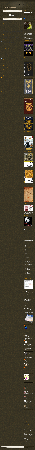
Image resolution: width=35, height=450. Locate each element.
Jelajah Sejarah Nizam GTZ (27, 359)
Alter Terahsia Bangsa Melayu (17, 4)
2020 (25, 244)
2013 (25, 250)
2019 (25, 245)
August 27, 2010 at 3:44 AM (7, 29)
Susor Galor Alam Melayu (27, 367)
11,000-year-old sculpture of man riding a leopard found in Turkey (28, 336)
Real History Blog (26, 340)
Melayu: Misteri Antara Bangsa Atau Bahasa (28, 264)
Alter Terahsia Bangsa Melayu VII (28, 267)
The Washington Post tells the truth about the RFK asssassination (29, 341)
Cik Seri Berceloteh (26, 352)
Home (2, 7)
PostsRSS (6, 7)
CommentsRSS (10, 7)
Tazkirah (25, 325)
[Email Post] (9, 15)
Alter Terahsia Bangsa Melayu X (27, 260)
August (25, 253)
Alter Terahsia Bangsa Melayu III (27, 272)
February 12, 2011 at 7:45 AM (7, 48)
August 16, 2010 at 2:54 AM (7, 19)
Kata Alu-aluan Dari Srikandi (27, 265)
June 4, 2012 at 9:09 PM (7, 61)
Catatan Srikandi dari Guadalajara (27, 256)
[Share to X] (12, 15)
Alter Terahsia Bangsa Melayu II (27, 273)
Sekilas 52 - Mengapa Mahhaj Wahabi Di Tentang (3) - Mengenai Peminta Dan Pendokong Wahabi (28, 346)
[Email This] (11, 15)
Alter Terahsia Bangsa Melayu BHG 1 (29, 391)
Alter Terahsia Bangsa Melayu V (27, 269)
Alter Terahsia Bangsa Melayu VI (27, 268)
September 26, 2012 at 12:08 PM (8, 67)
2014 (25, 249)
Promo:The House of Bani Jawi (26, 412)
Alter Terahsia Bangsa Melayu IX (27, 261)
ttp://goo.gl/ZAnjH (26, 297)
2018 (25, 246)
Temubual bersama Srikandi (27, 257)
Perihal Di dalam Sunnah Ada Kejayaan (29, 326)
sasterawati (31, 310)
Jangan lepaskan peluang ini (29, 359)
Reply (3, 23)
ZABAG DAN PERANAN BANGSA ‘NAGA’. (29, 364)
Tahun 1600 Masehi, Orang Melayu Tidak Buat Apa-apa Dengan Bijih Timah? (29, 353)
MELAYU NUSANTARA (27, 363)
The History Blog (26, 335)
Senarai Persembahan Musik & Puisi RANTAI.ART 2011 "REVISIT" (28, 348)
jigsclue (24, 429)
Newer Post (2, 91)
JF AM (3, 77)
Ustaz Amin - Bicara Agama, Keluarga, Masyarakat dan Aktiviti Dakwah (28, 344)
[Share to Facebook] (13, 15)
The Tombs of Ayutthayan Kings (27, 263)
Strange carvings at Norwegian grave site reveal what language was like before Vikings (28, 338)
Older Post (22, 91)
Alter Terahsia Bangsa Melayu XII (28, 258)
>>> (24, 297)
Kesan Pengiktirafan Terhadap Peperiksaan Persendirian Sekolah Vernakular (28, 357)
